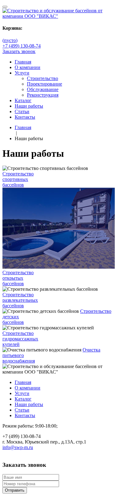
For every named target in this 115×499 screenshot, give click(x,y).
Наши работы (29, 106)
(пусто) (9, 40)
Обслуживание (42, 89)
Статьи (22, 111)
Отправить (14, 490)
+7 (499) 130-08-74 (21, 45)
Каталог (23, 100)
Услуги (22, 72)
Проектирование (44, 83)
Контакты (25, 117)
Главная (23, 61)
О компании (27, 67)
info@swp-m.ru (17, 447)
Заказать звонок (18, 51)
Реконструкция (42, 95)
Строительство (42, 78)
